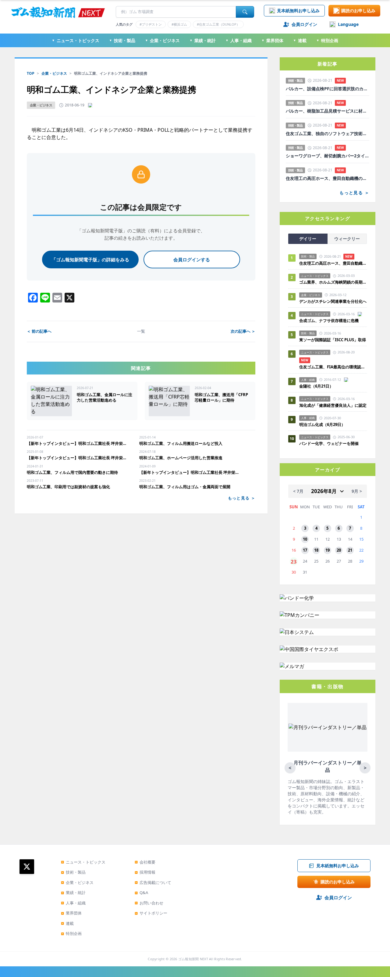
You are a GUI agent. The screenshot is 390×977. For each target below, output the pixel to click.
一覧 (141, 331)
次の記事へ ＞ (243, 331)
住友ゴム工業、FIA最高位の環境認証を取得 (333, 366)
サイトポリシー (151, 913)
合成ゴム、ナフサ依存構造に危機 (329, 320)
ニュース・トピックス (75, 40)
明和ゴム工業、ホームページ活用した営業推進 (180, 457)
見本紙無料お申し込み (298, 10)
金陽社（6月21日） (316, 386)
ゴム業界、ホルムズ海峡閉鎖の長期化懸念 (333, 282)
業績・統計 (203, 40)
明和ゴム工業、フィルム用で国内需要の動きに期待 (72, 472)
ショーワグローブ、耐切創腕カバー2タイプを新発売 (327, 156)
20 (339, 550)
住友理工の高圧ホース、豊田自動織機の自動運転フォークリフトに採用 (327, 178)
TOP (30, 73)
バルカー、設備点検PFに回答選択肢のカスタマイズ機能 (327, 88)
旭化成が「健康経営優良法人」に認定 (333, 405)
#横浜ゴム (179, 24)
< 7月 (298, 491)
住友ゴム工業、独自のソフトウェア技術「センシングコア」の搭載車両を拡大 (327, 133)
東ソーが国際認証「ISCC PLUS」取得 (332, 339)
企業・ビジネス (162, 40)
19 (327, 550)
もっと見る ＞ (241, 498)
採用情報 (145, 872)
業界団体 (272, 40)
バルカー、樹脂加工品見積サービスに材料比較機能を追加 (327, 111)
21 (350, 550)
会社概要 (145, 862)
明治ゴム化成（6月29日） (322, 424)
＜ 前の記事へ (39, 331)
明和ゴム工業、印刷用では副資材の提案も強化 (68, 486)
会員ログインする (191, 259)
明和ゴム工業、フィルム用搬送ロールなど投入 (180, 443)
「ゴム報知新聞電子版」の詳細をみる (90, 259)
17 (305, 550)
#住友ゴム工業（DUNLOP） (218, 24)
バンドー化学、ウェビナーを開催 (329, 443)
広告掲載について (153, 882)
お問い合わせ (149, 903)
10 (305, 539)
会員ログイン (304, 24)
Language (348, 24)
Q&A (141, 892)
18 (316, 550)
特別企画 (327, 40)
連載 (300, 40)
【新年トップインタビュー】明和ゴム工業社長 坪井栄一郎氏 (78, 443)
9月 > (357, 491)
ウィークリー (347, 239)
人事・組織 (238, 40)
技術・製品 (122, 40)
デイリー (307, 239)
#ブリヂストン (151, 24)
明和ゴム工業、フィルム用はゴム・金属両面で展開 (184, 486)
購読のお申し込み (358, 10)
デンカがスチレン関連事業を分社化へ (333, 301)
